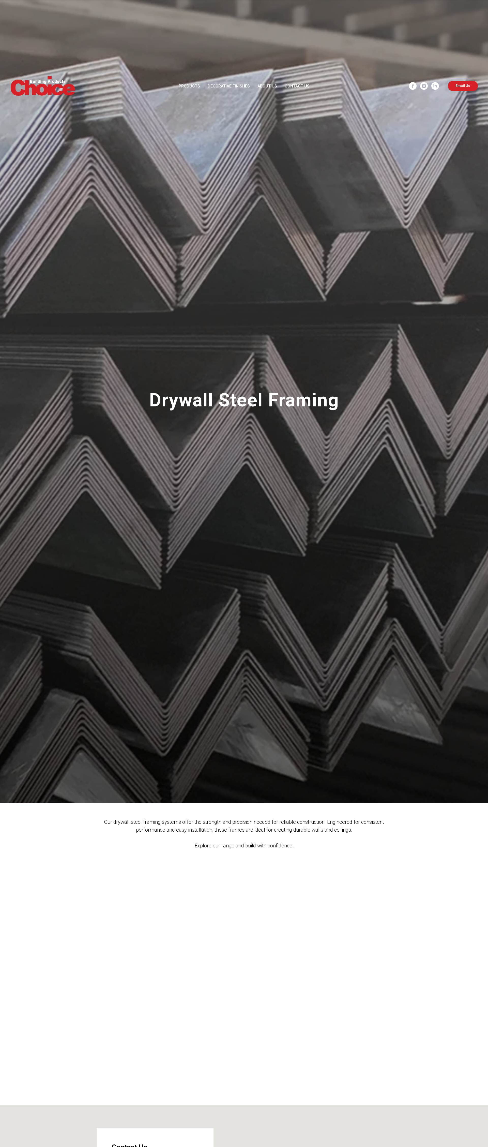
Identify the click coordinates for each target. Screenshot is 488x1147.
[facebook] (413, 86)
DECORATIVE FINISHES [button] (229, 86)
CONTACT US (297, 86)
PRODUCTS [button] (189, 86)
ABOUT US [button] (267, 86)
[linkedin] (435, 86)
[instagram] (424, 86)
